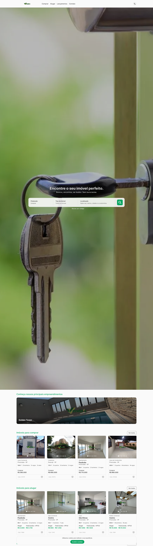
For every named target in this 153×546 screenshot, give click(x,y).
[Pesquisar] (120, 202)
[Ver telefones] (135, 4)
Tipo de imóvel (60, 201)
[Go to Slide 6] (34, 511)
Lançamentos (62, 4)
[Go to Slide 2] (28, 511)
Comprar (45, 4)
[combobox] (36, 203)
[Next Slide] (43, 447)
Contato (72, 4)
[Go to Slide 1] (27, 456)
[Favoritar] (41, 476)
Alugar (52, 4)
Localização (84, 201)
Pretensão (34, 201)
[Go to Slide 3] (29, 511)
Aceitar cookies (77, 542)
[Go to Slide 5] (63, 511)
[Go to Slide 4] (31, 511)
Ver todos (131, 433)
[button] (76, 410)
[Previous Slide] (18, 447)
